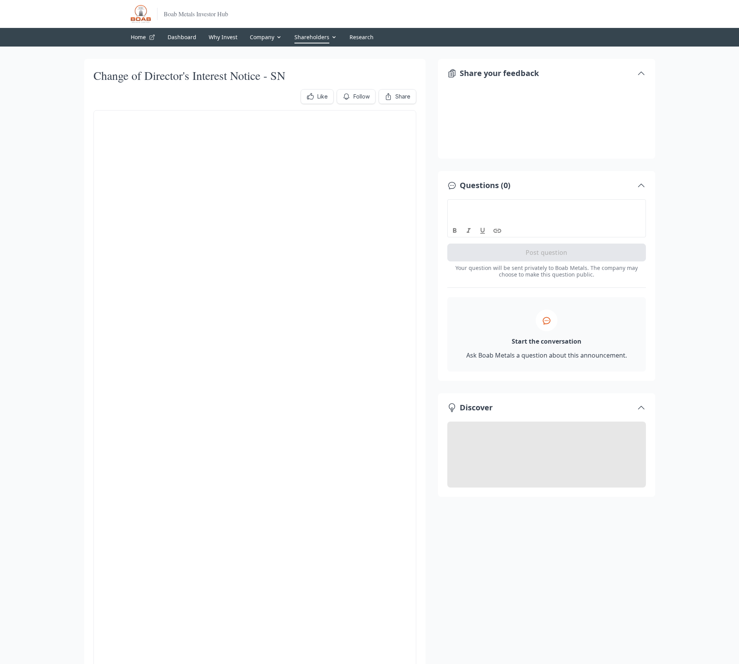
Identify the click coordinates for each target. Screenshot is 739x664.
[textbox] (546, 207)
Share (402, 96)
